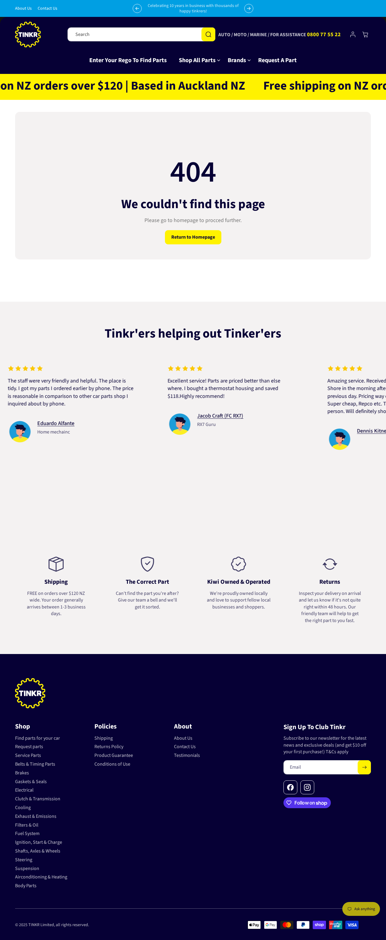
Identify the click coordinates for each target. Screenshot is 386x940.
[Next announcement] (248, 8)
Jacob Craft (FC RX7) (201, 416)
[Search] (208, 34)
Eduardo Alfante (36, 423)
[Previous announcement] (137, 8)
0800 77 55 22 (324, 34)
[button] (197, 60)
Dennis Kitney (353, 431)
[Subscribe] (364, 767)
